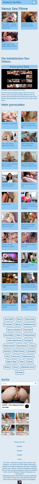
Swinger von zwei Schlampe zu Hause (8, 245)
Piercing (7, 351)
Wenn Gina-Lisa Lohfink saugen (9, 286)
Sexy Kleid (28, 330)
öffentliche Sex (29, 324)
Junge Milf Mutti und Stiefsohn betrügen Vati (28, 165)
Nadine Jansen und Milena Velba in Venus (9, 45)
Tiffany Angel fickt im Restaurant (8, 265)
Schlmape (31, 351)
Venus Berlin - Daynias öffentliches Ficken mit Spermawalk (9, 26)
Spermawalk (30, 319)
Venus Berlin (9, 319)
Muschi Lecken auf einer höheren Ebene (9, 165)
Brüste (30, 362)
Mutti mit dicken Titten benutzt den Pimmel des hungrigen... (29, 206)
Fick (7, 356)
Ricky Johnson (29, 335)
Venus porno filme (19, 66)
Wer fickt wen (6, 204)
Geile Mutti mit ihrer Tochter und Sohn (27, 144)
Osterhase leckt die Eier (9, 123)
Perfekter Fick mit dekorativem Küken (27, 25)
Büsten (7, 367)
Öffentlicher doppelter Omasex (9, 306)
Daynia (19, 319)
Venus (18, 335)
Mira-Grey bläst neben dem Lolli (28, 245)
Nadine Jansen (28, 356)
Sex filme (19, 372)
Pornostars (8, 324)
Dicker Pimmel (19, 351)
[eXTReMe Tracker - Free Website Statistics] (19, 482)
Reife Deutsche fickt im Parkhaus (28, 306)
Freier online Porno (14, 340)
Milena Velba (11, 362)
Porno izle (15, 356)
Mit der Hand (8, 346)
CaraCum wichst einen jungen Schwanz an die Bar (28, 125)
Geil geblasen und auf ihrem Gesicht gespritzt (28, 286)
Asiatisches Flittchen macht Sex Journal (8, 185)
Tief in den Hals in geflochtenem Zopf (8, 144)
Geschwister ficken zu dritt (28, 185)
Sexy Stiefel (8, 335)
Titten (22, 362)
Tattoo (32, 346)
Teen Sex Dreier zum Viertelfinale (27, 265)
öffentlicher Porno (27, 367)
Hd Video (28, 340)
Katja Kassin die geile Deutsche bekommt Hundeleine (28, 226)
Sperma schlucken (14, 330)
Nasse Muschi (22, 346)
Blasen (18, 324)
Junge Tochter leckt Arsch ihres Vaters (8, 225)
